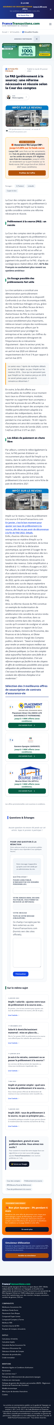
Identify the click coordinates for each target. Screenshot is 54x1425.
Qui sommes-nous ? (9, 1374)
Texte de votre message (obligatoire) (23, 917)
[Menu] (50, 24)
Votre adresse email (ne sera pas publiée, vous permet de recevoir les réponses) (26, 900)
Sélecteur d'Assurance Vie (11, 1348)
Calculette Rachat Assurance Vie (14, 1345)
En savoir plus (27, 1229)
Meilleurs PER (7, 1323)
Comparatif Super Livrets (11, 1316)
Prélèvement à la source (33, 1181)
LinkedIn (31, 186)
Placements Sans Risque (11, 1313)
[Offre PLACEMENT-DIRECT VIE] (30, 707)
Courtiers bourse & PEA (10, 1326)
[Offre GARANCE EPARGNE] (30, 740)
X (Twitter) (20, 186)
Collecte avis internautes (11, 1380)
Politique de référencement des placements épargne (21, 1377)
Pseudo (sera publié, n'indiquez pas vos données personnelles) (26, 882)
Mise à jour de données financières (15, 1391)
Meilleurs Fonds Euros (10, 1310)
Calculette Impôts (8, 1342)
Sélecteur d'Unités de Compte (13, 1351)
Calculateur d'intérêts (10, 1339)
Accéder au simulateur (27, 1255)
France (21, 24)
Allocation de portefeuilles (11, 1354)
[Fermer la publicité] (50, 9)
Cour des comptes (13, 1181)
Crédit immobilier (8, 1357)
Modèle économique (9, 1388)
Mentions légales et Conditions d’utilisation (17, 1367)
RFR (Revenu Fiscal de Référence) (19, 1185)
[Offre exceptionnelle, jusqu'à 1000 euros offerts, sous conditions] (27, 50)
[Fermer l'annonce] (37, 39)
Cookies (5, 1394)
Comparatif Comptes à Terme (13, 1319)
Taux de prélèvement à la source (19, 1189)
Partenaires (6, 1371)
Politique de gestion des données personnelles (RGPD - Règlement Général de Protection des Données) (26, 1384)
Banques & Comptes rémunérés (14, 1329)
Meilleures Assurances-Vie (11, 1307)
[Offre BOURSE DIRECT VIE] (30, 772)
